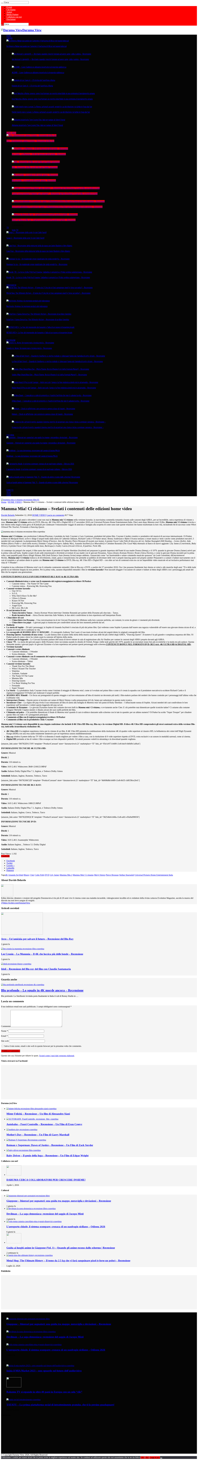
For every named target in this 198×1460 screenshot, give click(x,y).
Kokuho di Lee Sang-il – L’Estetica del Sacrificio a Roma (32, 86)
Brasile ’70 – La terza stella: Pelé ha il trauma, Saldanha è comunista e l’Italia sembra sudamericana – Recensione (48, 277)
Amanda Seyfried (15, 875)
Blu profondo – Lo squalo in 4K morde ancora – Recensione (34, 180)
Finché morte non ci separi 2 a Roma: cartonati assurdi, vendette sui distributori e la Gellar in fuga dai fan (51, 112)
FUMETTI (9, 490)
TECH (8, 492)
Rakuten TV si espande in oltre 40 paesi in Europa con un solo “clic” (44, 1391)
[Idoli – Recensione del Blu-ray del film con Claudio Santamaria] (36, 162)
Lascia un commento (55, 515)
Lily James (54, 875)
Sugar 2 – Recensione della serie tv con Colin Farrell (25, 238)
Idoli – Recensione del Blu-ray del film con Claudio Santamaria (35, 167)
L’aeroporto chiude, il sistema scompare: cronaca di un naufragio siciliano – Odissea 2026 (39, 469)
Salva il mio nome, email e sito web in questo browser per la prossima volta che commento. (43, 1046)
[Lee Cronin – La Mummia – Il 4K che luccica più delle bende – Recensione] (40, 148)
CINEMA (9, 38)
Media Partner (12, 14)
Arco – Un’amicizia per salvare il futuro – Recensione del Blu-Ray (30, 141)
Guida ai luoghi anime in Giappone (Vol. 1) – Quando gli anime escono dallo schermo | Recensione (42, 482)
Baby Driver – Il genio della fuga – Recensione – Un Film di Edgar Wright (47, 1155)
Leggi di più (154, 1457)
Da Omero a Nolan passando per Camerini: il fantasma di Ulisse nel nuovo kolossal (36, 46)
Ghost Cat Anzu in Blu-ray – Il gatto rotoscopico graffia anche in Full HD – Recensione (44, 220)
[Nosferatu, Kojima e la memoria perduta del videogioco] (28, 301)
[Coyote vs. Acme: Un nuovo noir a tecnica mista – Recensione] (30, 342)
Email (4, 1036)
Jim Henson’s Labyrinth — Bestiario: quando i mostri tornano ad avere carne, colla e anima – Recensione (50, 59)
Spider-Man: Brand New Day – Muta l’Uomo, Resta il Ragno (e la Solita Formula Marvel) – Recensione (49, 374)
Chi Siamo (10, 9)
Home (3, 502)
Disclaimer (11, 19)
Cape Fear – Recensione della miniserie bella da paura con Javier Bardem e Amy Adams (38, 251)
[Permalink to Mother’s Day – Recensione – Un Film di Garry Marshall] (21, 1129)
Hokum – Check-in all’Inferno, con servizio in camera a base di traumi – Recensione (42, 414)
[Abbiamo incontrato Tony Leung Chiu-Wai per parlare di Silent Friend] (38, 119)
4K (6, 875)
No (147, 1457)
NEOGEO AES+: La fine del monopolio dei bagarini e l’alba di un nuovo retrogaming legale (39, 332)
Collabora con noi (14, 17)
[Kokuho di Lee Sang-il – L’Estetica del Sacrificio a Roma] (33, 80)
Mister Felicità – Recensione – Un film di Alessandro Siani (38, 1113)
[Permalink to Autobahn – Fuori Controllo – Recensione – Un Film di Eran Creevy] (32, 1119)
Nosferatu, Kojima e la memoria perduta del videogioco (27, 306)
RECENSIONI (10, 340)
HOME (8, 36)
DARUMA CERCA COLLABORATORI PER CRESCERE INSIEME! (46, 1179)
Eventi (9, 7)
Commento (6, 1026)
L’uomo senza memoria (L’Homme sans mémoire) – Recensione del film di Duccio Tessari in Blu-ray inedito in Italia (55, 193)
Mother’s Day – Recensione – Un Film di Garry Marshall (37, 1134)
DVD (47, 875)
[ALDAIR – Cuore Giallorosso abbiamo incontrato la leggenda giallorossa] (39, 67)
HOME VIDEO (11, 133)
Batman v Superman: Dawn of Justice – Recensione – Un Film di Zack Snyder (49, 1145)
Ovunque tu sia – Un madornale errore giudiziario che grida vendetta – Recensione (36, 264)
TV (7, 227)
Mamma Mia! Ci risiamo (83, 875)
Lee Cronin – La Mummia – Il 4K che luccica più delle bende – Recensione (39, 154)
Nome (4, 1031)
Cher (32, 875)
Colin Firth (39, 875)
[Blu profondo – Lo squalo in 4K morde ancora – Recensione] (35, 175)
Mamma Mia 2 (66, 875)
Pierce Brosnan (112, 875)
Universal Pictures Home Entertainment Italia (154, 875)
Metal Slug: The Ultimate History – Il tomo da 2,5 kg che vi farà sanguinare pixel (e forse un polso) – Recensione (48, 293)
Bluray (26, 875)
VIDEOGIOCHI (11, 285)
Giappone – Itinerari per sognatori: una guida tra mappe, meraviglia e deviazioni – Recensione (41, 443)
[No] (161, 1458)
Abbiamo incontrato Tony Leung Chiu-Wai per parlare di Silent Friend (37, 125)
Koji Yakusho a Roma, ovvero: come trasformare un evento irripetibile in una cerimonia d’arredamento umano (52, 99)
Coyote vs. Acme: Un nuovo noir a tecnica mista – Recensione (29, 348)
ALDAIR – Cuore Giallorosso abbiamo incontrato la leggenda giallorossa (38, 72)
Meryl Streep (99, 875)
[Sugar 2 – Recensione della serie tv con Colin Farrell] (26, 232)
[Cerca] (2, 3)
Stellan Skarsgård (126, 875)
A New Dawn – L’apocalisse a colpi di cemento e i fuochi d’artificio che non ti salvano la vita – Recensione (50, 401)
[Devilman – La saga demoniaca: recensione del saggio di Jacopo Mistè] (33, 450)
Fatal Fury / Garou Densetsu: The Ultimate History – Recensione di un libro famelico (37, 319)
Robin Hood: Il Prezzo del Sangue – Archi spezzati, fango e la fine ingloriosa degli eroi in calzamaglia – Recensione (54, 388)
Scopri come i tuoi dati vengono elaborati (56, 1055)
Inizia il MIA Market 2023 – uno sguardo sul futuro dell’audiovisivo (44, 1370)
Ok (142, 1457)
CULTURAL (10, 435)
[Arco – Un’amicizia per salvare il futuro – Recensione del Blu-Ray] (31, 135)
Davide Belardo (8, 515)
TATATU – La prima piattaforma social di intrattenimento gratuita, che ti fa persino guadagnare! (60, 1404)
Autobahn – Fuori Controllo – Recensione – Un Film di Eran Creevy (44, 1124)
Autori (9, 12)
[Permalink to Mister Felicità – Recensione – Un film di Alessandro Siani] (31, 1108)
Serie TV (15, 230)
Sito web (5, 1041)
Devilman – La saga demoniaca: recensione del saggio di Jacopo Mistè (32, 456)
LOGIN (8, 495)
